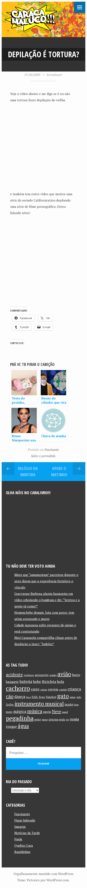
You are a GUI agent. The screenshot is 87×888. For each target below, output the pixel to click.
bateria (26, 681)
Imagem (20, 826)
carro (35, 689)
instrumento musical (39, 703)
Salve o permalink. (43, 456)
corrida (63, 689)
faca (28, 697)
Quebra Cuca (23, 845)
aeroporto (42, 675)
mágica (19, 711)
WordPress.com (57, 880)
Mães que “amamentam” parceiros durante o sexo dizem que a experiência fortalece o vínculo (46, 581)
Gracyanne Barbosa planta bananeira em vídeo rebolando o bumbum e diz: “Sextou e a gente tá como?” (47, 600)
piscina (53, 719)
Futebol (51, 697)
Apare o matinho (59, 471)
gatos (73, 697)
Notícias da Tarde (27, 833)
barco (76, 675)
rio (67, 719)
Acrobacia (29, 675)
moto (9, 712)
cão (10, 696)
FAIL (35, 697)
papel (65, 712)
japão (69, 704)
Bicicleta (49, 681)
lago (76, 704)
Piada (18, 839)
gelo (78, 697)
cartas (43, 689)
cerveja (53, 689)
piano (45, 719)
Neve (56, 711)
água (23, 725)
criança (74, 689)
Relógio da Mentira (28, 471)
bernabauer (54, 75)
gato (63, 696)
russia (74, 719)
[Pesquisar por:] (43, 752)
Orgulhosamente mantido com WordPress (43, 874)
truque (11, 726)
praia (62, 719)
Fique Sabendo (24, 820)
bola (60, 681)
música (34, 711)
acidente (14, 674)
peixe (37, 719)
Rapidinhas (22, 852)
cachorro (18, 688)
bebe (37, 681)
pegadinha (20, 718)
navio (47, 712)
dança (19, 696)
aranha (53, 675)
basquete (12, 682)
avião (64, 674)
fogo (42, 697)
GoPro (10, 704)
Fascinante (52, 449)
